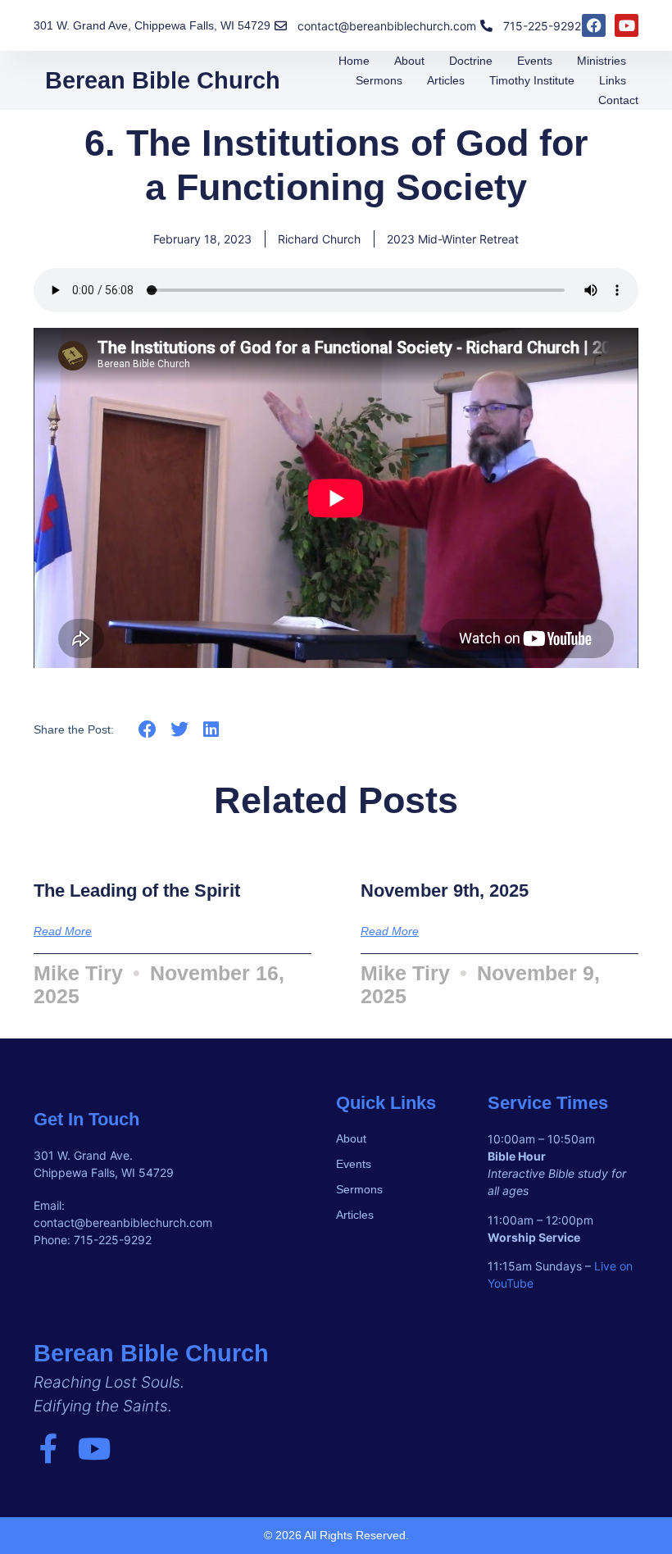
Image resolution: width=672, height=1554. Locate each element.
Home (354, 60)
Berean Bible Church (162, 80)
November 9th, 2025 (445, 890)
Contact (618, 100)
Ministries (601, 60)
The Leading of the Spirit (137, 890)
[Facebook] (594, 26)
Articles (446, 80)
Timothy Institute (531, 80)
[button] (147, 729)
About (409, 60)
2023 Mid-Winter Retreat (453, 239)
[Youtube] (626, 26)
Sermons (379, 80)
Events (534, 60)
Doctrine (471, 60)
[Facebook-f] (48, 1449)
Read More (63, 931)
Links (612, 80)
